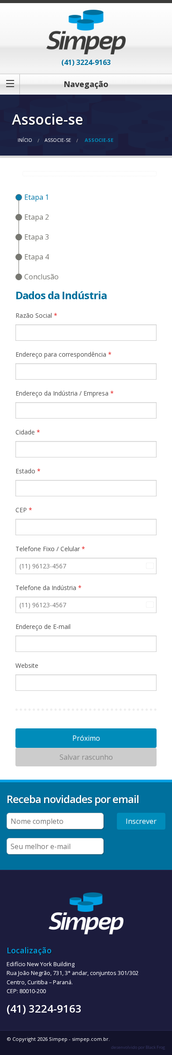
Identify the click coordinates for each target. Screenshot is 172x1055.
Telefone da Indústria (48, 587)
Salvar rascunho (86, 757)
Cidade (27, 432)
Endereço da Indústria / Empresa (64, 393)
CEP (23, 510)
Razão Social (36, 315)
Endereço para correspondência (63, 354)
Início (25, 140)
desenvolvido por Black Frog (138, 1047)
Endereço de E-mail (43, 626)
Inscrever (141, 821)
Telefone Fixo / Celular (50, 549)
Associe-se (58, 140)
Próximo (86, 738)
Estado (28, 471)
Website (26, 665)
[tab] (32, 197)
